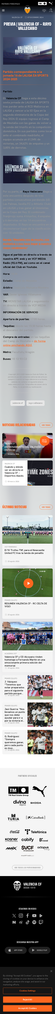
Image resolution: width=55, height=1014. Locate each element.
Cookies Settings (27, 990)
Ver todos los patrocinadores (28, 867)
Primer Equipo (11, 600)
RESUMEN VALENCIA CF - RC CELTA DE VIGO (26, 605)
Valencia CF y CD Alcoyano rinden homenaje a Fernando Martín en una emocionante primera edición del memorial (25, 661)
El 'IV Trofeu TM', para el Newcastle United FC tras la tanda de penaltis (24, 552)
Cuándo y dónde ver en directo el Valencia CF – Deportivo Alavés (14, 471)
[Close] (51, 971)
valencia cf (18, 403)
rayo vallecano (35, 403)
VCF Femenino (11, 547)
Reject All (27, 999)
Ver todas (46, 425)
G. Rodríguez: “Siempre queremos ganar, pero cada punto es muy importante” (14, 744)
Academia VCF (11, 653)
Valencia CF (17, 17)
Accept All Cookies (27, 1008)
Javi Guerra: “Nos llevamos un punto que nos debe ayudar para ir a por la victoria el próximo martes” (15, 716)
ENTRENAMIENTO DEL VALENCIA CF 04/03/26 (25, 448)
